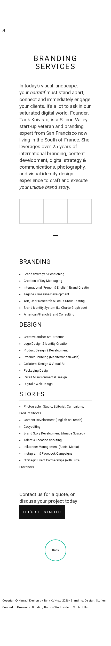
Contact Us (80, 607)
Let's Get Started (42, 512)
